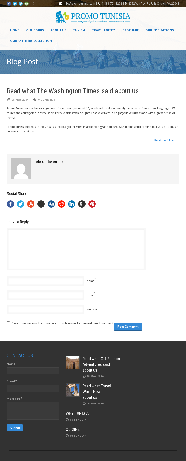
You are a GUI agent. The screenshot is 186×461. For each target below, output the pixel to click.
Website (92, 309)
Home (14, 30)
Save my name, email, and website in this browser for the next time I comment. (63, 323)
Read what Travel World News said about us (97, 391)
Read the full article (166, 140)
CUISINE (73, 429)
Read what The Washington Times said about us (73, 91)
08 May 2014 (20, 99)
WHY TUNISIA (77, 413)
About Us (58, 30)
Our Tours (35, 30)
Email (90, 295)
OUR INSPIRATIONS (159, 30)
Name (90, 281)
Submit (15, 428)
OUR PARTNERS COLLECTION (31, 41)
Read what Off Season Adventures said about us (101, 364)
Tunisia (79, 30)
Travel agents (104, 30)
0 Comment (47, 99)
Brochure (130, 30)
